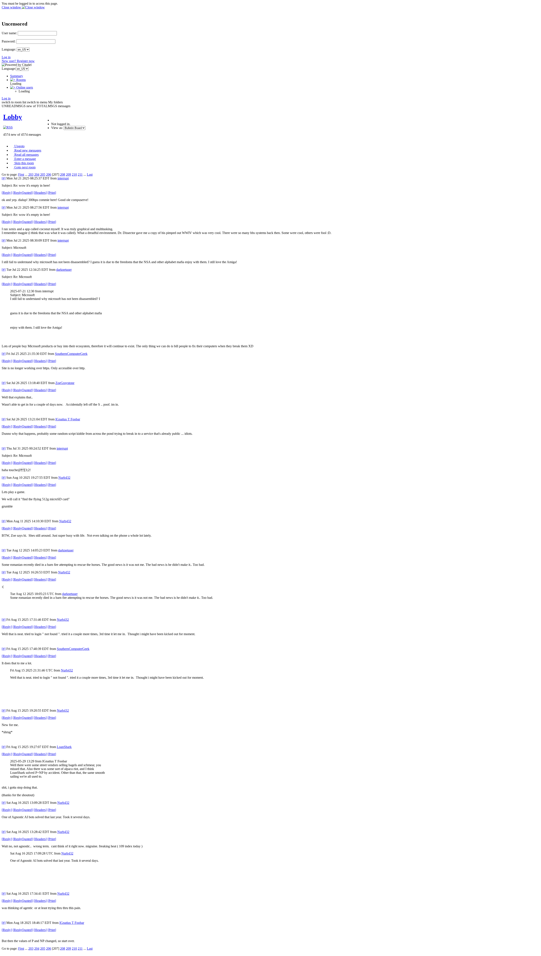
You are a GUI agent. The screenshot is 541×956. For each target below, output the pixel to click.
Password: (8, 41)
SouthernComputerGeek (71, 354)
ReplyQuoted (23, 192)
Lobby (12, 117)
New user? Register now (18, 61)
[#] (3, 178)
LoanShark (64, 747)
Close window (12, 7)
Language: (9, 49)
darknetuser (64, 269)
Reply (7, 192)
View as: (57, 128)
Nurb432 (64, 477)
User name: (9, 33)
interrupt (63, 178)
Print (52, 192)
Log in (6, 57)
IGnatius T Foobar (67, 419)
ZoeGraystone (64, 383)
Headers (40, 192)
